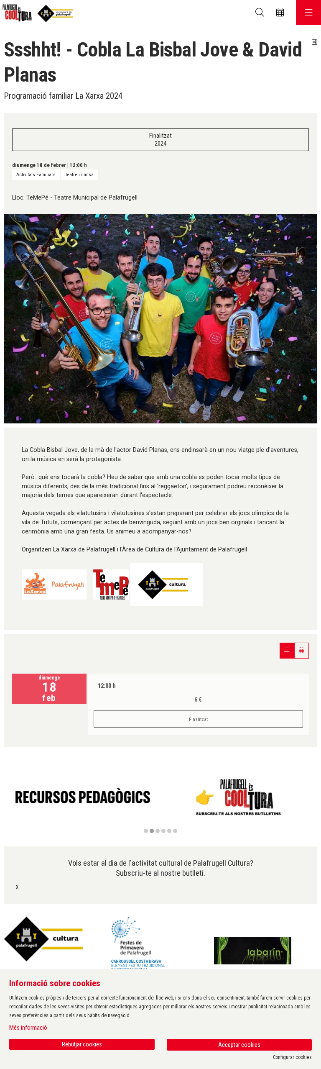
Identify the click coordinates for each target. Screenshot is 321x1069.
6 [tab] (175, 831)
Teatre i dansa (79, 174)
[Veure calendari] (301, 650)
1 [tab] (146, 831)
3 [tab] (157, 831)
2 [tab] (152, 831)
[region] (160, 802)
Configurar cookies (292, 1057)
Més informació (28, 1027)
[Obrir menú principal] (308, 12)
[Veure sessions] (287, 650)
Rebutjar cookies (82, 1044)
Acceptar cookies (239, 1044)
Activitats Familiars (36, 174)
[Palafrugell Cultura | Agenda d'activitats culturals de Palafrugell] (36, 13)
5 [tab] (169, 831)
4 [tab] (163, 831)
